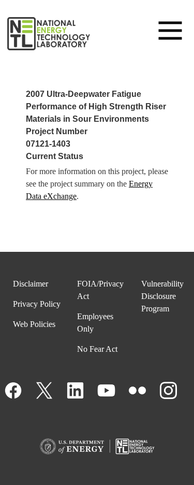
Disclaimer (30, 283)
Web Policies (34, 324)
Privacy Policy (37, 303)
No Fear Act (97, 349)
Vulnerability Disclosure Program (162, 296)
